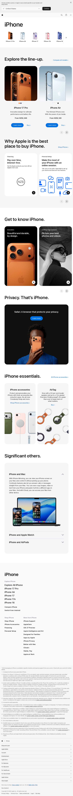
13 (57, 397)
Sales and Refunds (24, 793)
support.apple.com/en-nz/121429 (56, 718)
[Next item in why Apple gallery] (66, 201)
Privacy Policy (5, 793)
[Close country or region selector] (71, 2)
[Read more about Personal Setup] (55, 174)
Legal (32, 793)
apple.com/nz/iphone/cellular (44, 700)
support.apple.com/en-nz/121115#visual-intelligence (41, 715)
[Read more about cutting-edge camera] (55, 256)
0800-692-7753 (33, 785)
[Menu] (70, 15)
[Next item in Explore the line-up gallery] (66, 132)
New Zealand (5, 788)
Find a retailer (15, 785)
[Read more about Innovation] (21, 256)
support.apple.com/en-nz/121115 (34, 706)
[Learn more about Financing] (21, 174)
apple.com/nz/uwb (63, 730)
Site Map (37, 793)
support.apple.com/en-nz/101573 (19, 726)
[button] (21, 9)
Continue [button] (46, 8)
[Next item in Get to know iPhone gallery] (66, 291)
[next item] (66, 37)
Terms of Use (14, 793)
